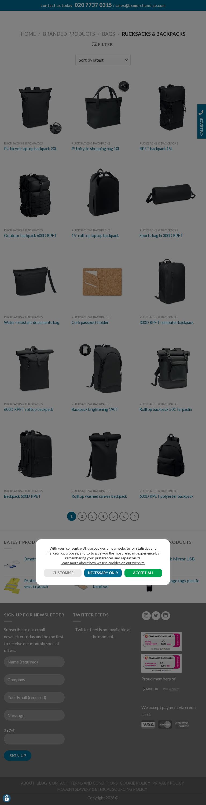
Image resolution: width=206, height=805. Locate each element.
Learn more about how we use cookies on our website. (103, 563)
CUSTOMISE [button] (63, 573)
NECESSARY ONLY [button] (103, 573)
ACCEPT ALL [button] (143, 573)
